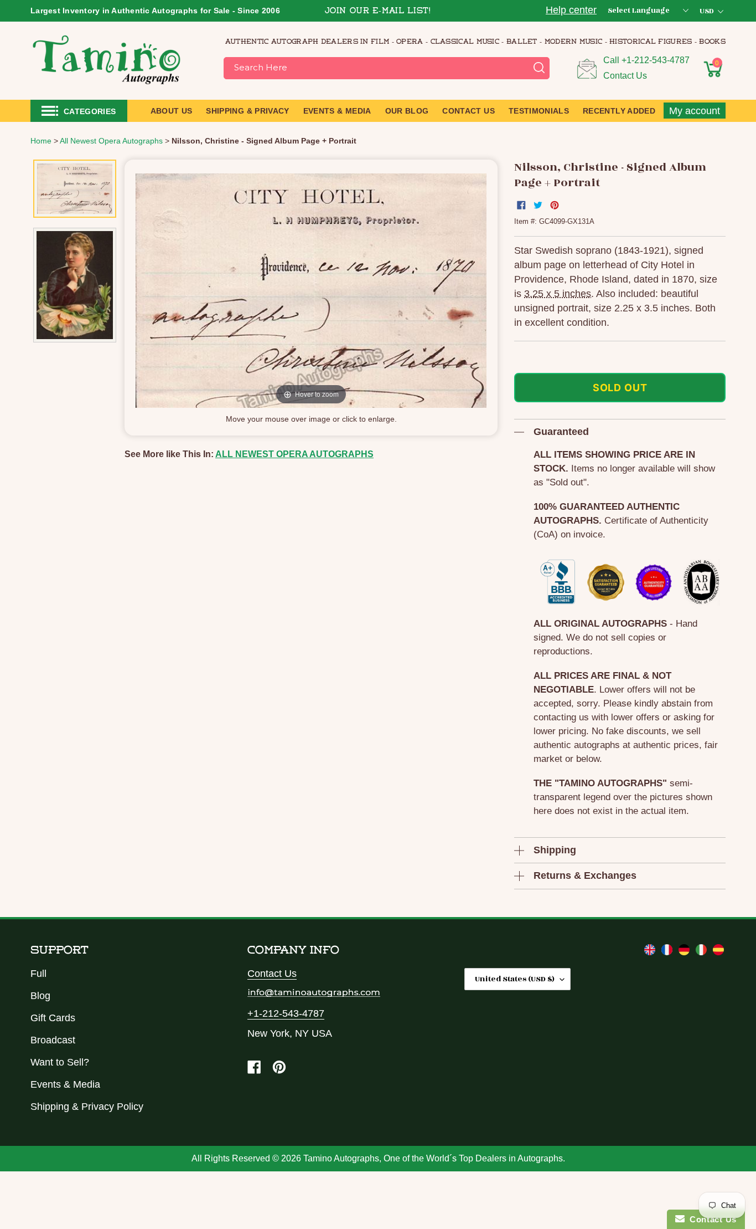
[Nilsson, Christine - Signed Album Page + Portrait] (74, 189)
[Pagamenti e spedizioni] (702, 951)
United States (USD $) (515, 979)
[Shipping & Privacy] (651, 951)
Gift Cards (52, 1017)
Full (38, 973)
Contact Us (625, 75)
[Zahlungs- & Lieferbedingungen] (685, 951)
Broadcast (52, 1040)
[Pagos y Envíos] (718, 951)
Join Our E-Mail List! (378, 11)
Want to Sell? (59, 1062)
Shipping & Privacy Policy (86, 1106)
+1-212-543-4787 (656, 60)
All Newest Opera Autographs (294, 454)
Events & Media (65, 1084)
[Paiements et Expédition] (668, 951)
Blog (40, 995)
